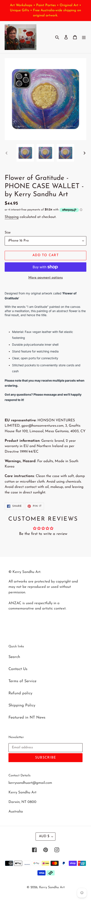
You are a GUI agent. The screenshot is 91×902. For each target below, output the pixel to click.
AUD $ (44, 836)
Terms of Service (22, 681)
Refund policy (20, 693)
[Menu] (83, 37)
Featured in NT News (26, 718)
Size (8, 232)
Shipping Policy (21, 705)
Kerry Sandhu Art (52, 887)
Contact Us (17, 669)
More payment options (45, 277)
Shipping (12, 217)
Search (14, 657)
